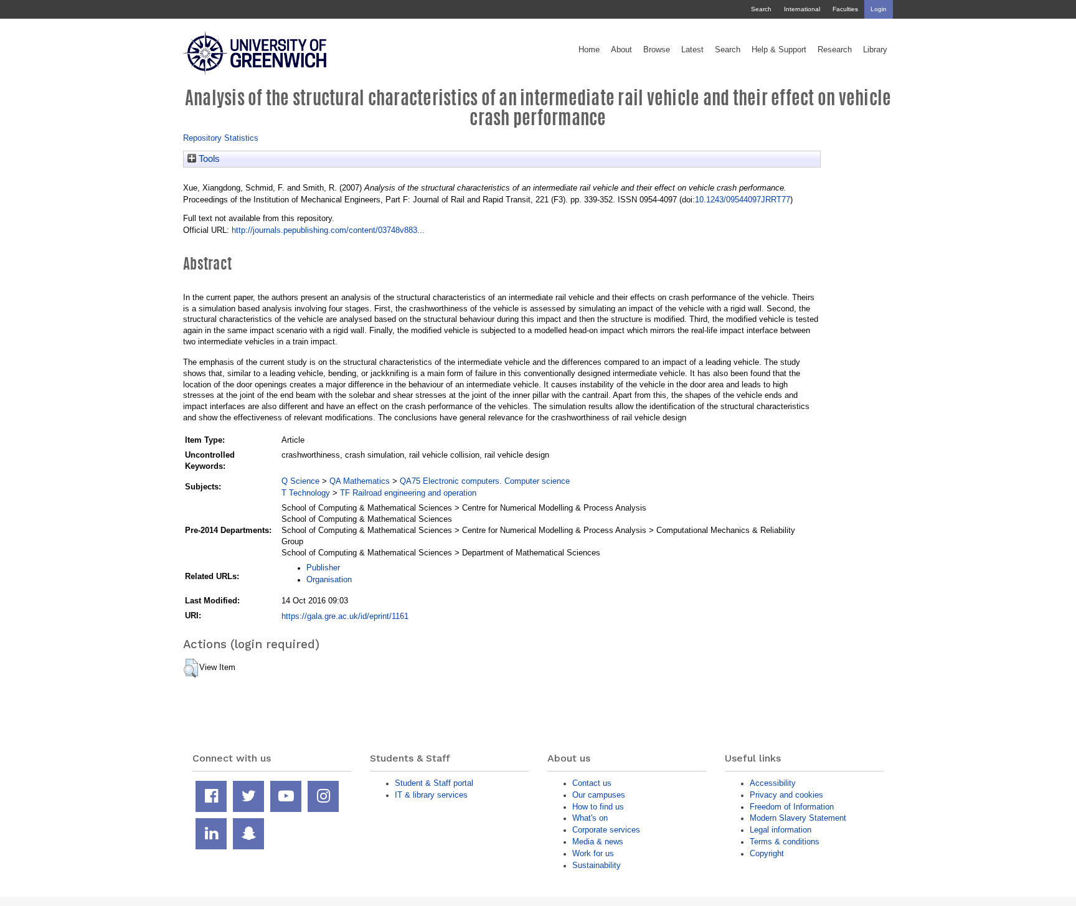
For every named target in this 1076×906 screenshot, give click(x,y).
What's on (590, 818)
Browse (656, 49)
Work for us (593, 853)
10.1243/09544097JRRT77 (742, 199)
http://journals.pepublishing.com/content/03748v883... (328, 230)
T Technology (305, 493)
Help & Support (779, 49)
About (621, 49)
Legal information (780, 829)
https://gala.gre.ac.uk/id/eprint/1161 (344, 616)
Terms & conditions (784, 841)
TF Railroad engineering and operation (408, 493)
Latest (692, 49)
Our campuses (598, 795)
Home (589, 49)
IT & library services (431, 795)
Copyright (767, 853)
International (802, 9)
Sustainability (596, 865)
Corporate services (606, 829)
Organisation (329, 579)
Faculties (845, 9)
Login (879, 9)
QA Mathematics (359, 481)
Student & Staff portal (434, 783)
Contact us (591, 783)
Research (835, 49)
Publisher (323, 567)
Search (761, 9)
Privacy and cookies (786, 795)
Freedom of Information (792, 806)
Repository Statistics (220, 138)
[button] (191, 668)
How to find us (598, 806)
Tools (208, 159)
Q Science (300, 481)
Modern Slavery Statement (798, 818)
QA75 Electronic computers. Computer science (485, 481)
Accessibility (773, 783)
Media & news (597, 841)
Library (875, 49)
